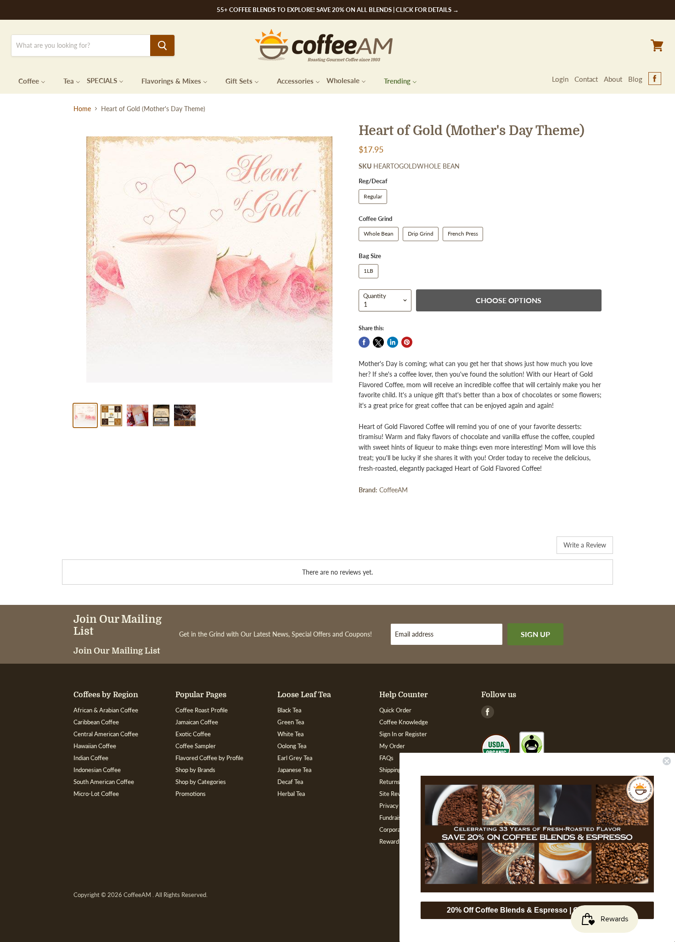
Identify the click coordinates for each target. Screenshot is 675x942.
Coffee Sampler (195, 746)
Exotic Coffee (193, 734)
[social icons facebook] (655, 79)
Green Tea (290, 722)
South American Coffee (103, 781)
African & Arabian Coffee (105, 710)
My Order (392, 746)
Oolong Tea (291, 746)
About (613, 79)
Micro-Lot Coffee (96, 793)
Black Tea (289, 710)
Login (560, 79)
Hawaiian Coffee (94, 746)
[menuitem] (26, 80)
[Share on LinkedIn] (392, 342)
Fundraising (394, 817)
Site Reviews (396, 793)
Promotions (190, 793)
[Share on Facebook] (364, 342)
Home (82, 109)
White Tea (290, 734)
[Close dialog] (666, 761)
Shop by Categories (200, 781)
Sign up (535, 634)
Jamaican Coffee (196, 722)
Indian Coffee (90, 757)
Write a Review (584, 545)
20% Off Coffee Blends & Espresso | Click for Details (537, 910)
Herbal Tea (291, 793)
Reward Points (398, 841)
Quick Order (395, 710)
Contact (586, 79)
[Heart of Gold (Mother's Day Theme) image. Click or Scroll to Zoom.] (209, 259)
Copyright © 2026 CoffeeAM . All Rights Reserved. (140, 894)
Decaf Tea (290, 781)
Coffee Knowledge (403, 722)
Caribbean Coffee (96, 722)
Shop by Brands (195, 769)
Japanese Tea (294, 769)
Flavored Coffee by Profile (209, 757)
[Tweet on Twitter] (378, 342)
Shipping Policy (398, 769)
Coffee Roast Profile (201, 710)
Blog (635, 79)
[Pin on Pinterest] (406, 342)
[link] (537, 834)
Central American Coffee (105, 734)
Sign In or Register (403, 734)
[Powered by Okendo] (103, 548)
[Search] (162, 45)
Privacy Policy (397, 805)
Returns (389, 781)
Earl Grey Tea (294, 757)
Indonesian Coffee (97, 769)
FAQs (386, 757)
